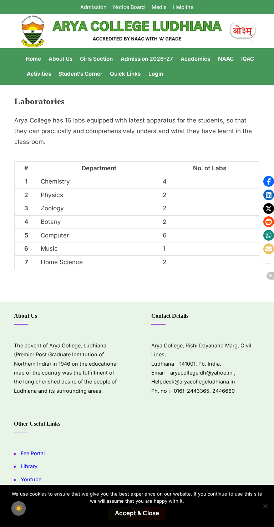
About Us (60, 58)
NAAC (226, 58)
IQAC (247, 58)
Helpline (183, 7)
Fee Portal (33, 453)
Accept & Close (137, 513)
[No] (265, 506)
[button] (268, 181)
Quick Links (125, 73)
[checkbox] (18, 508)
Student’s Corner (80, 73)
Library (29, 466)
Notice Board (129, 7)
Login (155, 73)
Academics (195, 58)
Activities (39, 73)
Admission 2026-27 (147, 58)
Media (159, 7)
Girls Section (96, 58)
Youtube (31, 479)
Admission (93, 7)
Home (33, 58)
